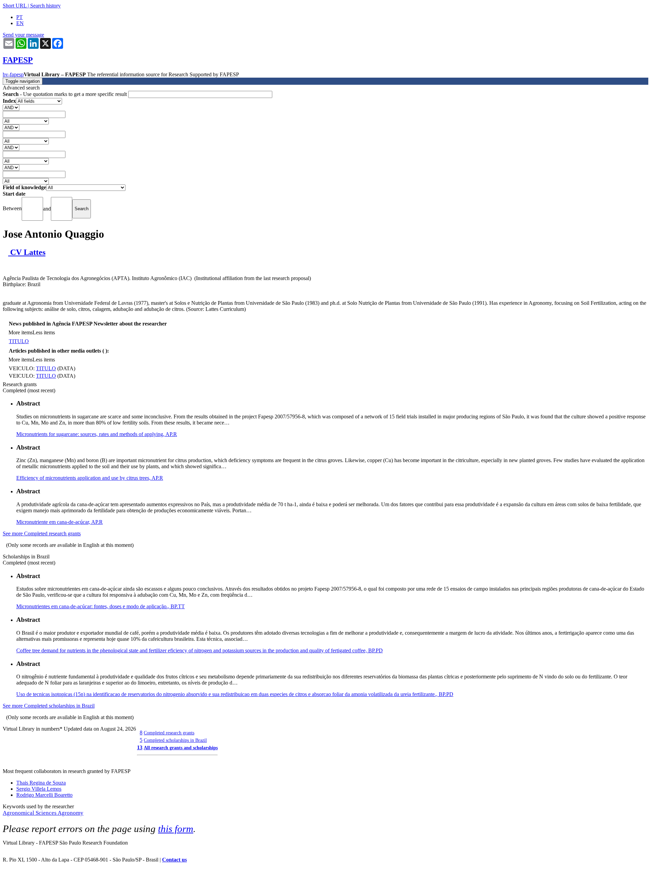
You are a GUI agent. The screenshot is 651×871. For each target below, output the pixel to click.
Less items (44, 332)
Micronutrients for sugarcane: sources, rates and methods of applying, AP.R (96, 434)
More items (20, 332)
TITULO (19, 341)
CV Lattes (26, 252)
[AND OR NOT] (11, 107)
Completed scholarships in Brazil (175, 740)
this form (175, 828)
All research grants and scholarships (181, 747)
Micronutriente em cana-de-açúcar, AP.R (59, 522)
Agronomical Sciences (30, 813)
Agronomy (70, 813)
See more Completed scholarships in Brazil (49, 706)
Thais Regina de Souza (41, 783)
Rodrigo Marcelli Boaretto (44, 795)
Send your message (23, 35)
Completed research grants (169, 732)
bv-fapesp (13, 74)
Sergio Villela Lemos (38, 789)
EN (20, 23)
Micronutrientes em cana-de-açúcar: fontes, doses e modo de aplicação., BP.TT (100, 606)
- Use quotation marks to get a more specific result (65, 94)
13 (139, 747)
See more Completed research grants (42, 533)
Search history (45, 5)
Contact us (174, 860)
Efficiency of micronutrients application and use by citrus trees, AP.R (89, 478)
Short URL (14, 5)
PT (19, 17)
